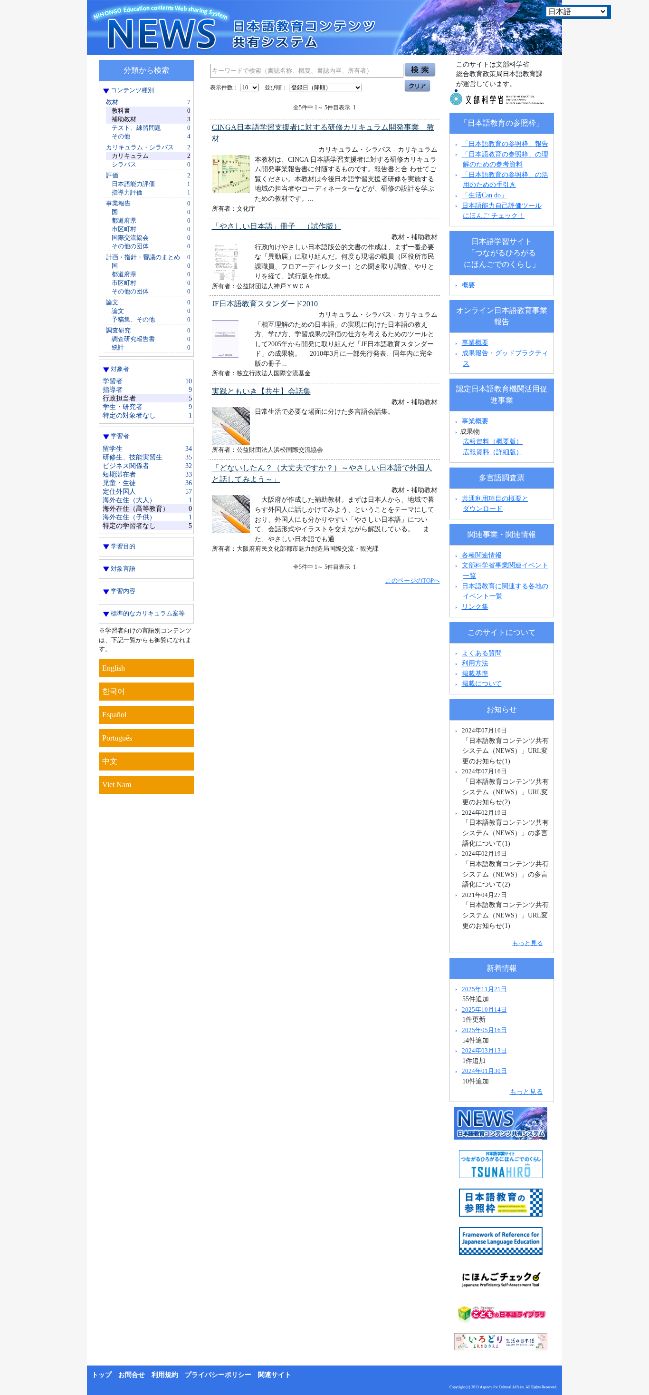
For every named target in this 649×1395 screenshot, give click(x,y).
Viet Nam (116, 784)
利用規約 (165, 1374)
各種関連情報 (481, 555)
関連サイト (274, 1374)
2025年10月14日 (484, 1009)
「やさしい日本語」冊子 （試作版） (276, 226)
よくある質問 (482, 653)
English (113, 668)
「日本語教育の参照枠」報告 (505, 143)
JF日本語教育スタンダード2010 (265, 304)
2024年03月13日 (484, 1050)
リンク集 (475, 606)
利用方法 (475, 663)
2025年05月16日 (484, 1030)
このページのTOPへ (412, 580)
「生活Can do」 (484, 195)
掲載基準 (475, 673)
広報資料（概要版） (493, 441)
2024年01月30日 (484, 1070)
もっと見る (527, 942)
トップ (102, 1374)
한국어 (113, 691)
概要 (468, 285)
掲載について (482, 683)
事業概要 (475, 342)
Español (114, 715)
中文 (109, 761)
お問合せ (131, 1374)
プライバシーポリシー (218, 1374)
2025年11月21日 (484, 989)
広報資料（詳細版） (493, 452)
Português (117, 738)
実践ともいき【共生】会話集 (261, 391)
